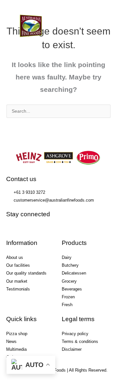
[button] (86, 22)
